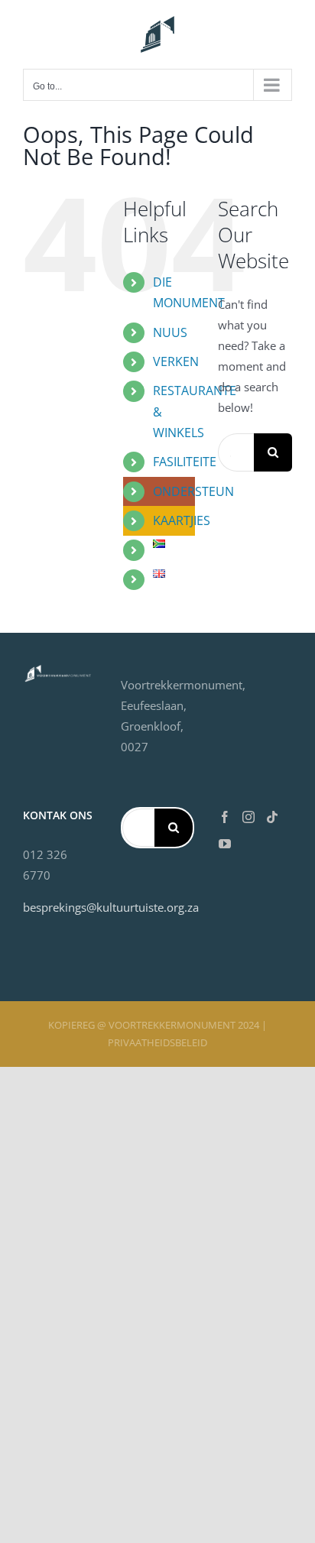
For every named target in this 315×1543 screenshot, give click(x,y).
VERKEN (176, 361)
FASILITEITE (184, 461)
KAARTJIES (181, 520)
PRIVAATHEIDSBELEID (157, 1042)
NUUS (170, 332)
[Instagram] (248, 817)
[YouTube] (225, 844)
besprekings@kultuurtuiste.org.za (111, 907)
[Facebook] (225, 817)
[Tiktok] (272, 817)
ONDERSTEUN (193, 491)
